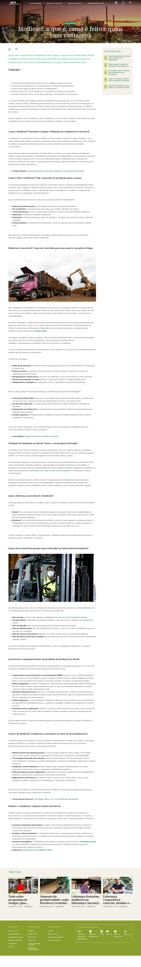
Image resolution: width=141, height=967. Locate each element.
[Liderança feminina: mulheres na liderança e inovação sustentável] (86, 885)
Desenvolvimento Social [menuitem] (96, 3)
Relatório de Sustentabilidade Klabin (37, 850)
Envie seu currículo (54, 940)
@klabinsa (127, 934)
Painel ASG (31, 940)
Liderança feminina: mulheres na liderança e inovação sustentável (85, 900)
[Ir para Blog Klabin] (13, 3)
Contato (50, 930)
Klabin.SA (109, 934)
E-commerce (12, 943)
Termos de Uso (53, 934)
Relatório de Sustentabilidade (33, 948)
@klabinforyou (82, 939)
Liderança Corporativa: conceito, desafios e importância (116, 900)
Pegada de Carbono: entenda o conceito (41, 436)
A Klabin (30, 930)
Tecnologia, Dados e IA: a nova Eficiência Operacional (56, 799)
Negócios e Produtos (15, 940)
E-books (11, 946)
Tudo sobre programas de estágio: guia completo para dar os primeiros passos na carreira (23, 900)
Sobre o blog (12, 930)
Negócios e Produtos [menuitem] (75, 3)
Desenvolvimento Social (17, 877)
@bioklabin (81, 936)
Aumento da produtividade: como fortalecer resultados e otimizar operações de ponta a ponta (54, 900)
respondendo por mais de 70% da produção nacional (65, 617)
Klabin (102, 934)
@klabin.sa (81, 934)
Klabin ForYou (32, 934)
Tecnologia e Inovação (15, 937)
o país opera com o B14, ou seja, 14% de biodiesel (49, 471)
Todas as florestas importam (34, 944)
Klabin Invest (32, 937)
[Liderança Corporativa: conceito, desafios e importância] (118, 885)
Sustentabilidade (70, 23)
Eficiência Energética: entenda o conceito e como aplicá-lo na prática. (55, 171)
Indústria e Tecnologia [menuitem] (55, 3)
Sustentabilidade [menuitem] (35, 3)
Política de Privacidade (55, 937)
